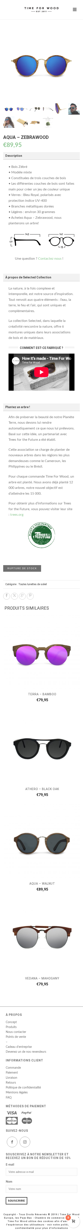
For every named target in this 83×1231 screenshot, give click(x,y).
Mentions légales (17, 1092)
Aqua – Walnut (42, 883)
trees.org (16, 514)
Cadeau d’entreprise (19, 1046)
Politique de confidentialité (23, 1087)
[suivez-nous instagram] (25, 1142)
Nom (9, 1181)
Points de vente (16, 1036)
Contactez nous (50, 258)
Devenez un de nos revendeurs (26, 1051)
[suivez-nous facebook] (12, 1142)
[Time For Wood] (41, 9)
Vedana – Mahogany (42, 978)
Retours (11, 1082)
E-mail (10, 1164)
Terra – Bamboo (42, 694)
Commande (13, 1067)
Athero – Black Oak (42, 789)
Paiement (12, 1072)
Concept (11, 1022)
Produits (11, 1027)
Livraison (11, 1077)
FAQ (8, 1097)
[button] (71, 33)
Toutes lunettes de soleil (32, 584)
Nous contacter (16, 1032)
